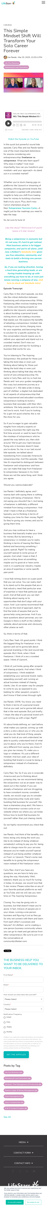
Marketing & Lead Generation (16, 67)
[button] (43, 2)
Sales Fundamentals (14, 1102)
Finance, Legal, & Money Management (21, 1090)
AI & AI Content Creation (16, 1108)
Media (22, 1142)
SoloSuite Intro (28, 251)
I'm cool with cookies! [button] (15, 1202)
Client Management (14, 1096)
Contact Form (22, 1152)
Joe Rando (12, 57)
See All (7, 1117)
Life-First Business (12, 63)
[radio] (23, 1017)
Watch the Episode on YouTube (23, 139)
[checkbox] (23, 1025)
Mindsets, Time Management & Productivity (23, 1084)
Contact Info (22, 1163)
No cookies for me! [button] (33, 1202)
